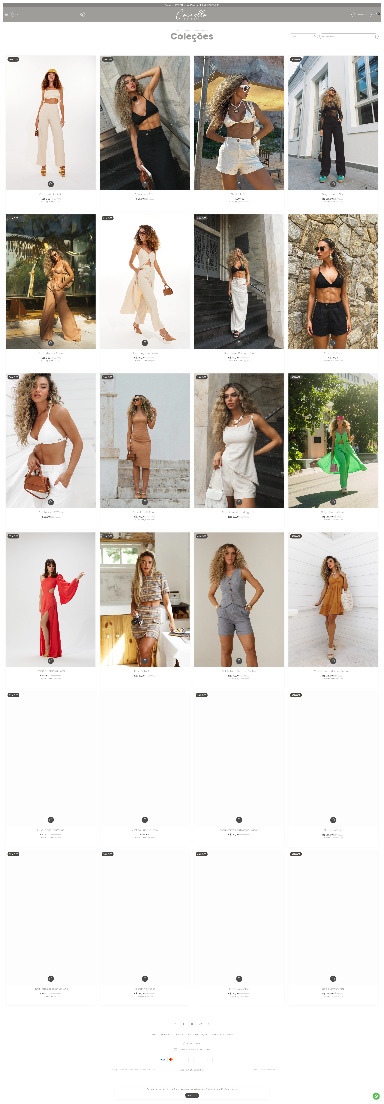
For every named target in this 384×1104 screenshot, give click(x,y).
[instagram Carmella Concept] (175, 1024)
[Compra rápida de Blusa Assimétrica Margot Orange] (239, 820)
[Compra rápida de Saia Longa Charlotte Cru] (239, 343)
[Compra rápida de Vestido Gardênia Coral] (51, 661)
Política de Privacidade (222, 1034)
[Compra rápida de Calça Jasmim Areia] (51, 184)
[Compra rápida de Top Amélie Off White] (51, 502)
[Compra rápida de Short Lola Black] (333, 343)
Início (178, 31)
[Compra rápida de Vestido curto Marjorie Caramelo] (333, 661)
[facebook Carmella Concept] (183, 1024)
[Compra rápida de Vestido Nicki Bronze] (145, 502)
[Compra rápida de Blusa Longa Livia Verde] (51, 820)
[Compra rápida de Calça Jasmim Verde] (333, 502)
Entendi (192, 1095)
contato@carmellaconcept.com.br (194, 1049)
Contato (179, 1034)
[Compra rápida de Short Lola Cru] (239, 184)
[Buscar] (82, 15)
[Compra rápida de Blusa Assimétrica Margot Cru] (239, 502)
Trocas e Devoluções (197, 1034)
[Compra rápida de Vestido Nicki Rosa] (145, 979)
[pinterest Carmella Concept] (209, 1024)
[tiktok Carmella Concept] (200, 1024)
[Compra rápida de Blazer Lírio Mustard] (239, 979)
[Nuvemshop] (192, 1070)
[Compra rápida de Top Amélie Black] (145, 184)
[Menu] (7, 14)
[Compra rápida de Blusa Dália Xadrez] (145, 661)
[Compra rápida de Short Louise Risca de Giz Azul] (51, 979)
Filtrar (293, 36)
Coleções (187, 31)
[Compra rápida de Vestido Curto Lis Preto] (145, 820)
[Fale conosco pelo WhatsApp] (376, 1096)
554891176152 (194, 1043)
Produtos (165, 1034)
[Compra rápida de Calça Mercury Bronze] (51, 343)
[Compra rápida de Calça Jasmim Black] (333, 184)
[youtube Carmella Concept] (192, 1024)
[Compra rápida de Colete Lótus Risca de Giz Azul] (239, 661)
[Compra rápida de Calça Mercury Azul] (333, 979)
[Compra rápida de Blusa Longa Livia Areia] (145, 343)
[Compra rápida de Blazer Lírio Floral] (333, 820)
